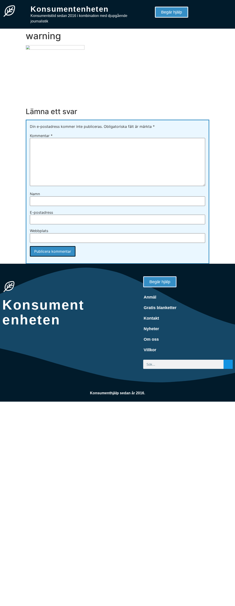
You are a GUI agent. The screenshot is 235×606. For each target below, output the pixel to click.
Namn (35, 194)
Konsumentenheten (70, 9)
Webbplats (39, 231)
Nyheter (151, 328)
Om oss (151, 339)
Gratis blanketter (160, 307)
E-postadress (41, 212)
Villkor (150, 350)
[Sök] (228, 364)
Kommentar (41, 135)
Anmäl (150, 297)
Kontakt (151, 318)
